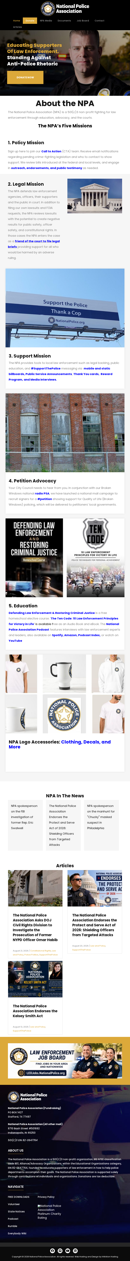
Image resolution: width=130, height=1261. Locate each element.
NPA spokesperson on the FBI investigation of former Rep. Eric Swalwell (24, 817)
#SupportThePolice (46, 368)
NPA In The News (65, 796)
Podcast (13, 1218)
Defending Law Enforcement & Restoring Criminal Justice (52, 613)
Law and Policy (97, 945)
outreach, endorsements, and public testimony (46, 168)
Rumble (12, 1226)
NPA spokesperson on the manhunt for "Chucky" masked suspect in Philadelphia (101, 817)
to (44, 241)
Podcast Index (89, 635)
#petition (44, 499)
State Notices (16, 1211)
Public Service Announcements (49, 374)
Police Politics (31, 954)
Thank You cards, (87, 374)
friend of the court (28, 241)
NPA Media (46, 20)
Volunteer (14, 1204)
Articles (17, 27)
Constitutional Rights (40, 950)
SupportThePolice (48, 954)
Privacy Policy (46, 1197)
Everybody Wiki (17, 1233)
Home (16, 20)
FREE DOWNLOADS (18, 1197)
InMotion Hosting (110, 1256)
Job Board (83, 20)
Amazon (70, 635)
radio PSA (42, 493)
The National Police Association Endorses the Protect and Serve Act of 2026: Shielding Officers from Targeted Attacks (94, 925)
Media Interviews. (43, 380)
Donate (30, 20)
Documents (64, 20)
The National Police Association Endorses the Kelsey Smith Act (35, 1011)
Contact (99, 20)
